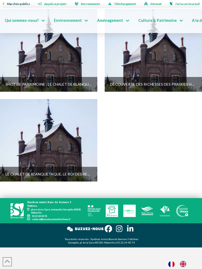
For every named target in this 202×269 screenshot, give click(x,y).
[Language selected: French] (179, 264)
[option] (184, 264)
